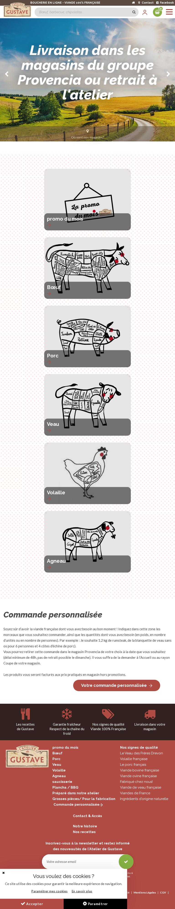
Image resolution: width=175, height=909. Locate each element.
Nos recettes (84, 832)
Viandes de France (135, 793)
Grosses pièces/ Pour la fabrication (83, 799)
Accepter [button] (34, 904)
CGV (163, 892)
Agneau (56, 561)
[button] (3, 873)
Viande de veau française (140, 787)
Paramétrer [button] (97, 904)
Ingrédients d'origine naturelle (144, 799)
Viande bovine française (139, 770)
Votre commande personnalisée (114, 685)
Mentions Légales (145, 892)
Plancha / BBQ (65, 787)
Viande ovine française (138, 776)
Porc (53, 356)
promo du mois (65, 219)
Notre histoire (85, 826)
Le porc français (133, 765)
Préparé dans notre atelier (75, 793)
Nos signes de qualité (139, 747)
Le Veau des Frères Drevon (141, 753)
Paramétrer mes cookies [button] (49, 891)
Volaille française (133, 759)
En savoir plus (82, 891)
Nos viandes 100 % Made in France (84, 99)
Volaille (56, 492)
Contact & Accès (87, 816)
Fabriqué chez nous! (136, 782)
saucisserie (62, 782)
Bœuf (54, 287)
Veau (53, 424)
